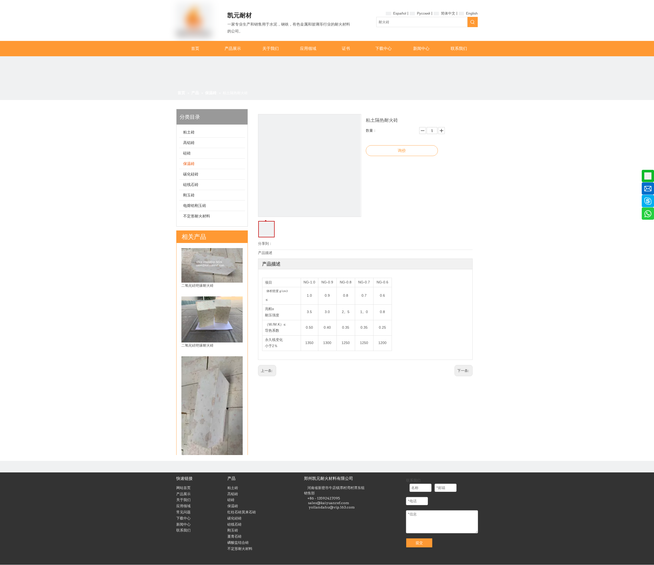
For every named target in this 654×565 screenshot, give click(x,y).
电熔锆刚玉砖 (194, 205)
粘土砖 (189, 132)
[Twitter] (330, 515)
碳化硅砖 (190, 174)
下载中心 (183, 518)
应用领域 (183, 506)
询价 (402, 150)
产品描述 (265, 253)
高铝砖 (189, 142)
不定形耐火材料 (196, 216)
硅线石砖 (190, 184)
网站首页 (183, 488)
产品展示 (183, 494)
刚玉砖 (189, 195)
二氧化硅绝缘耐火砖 (197, 285)
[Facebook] (323, 515)
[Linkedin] (307, 515)
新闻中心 (183, 524)
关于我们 (183, 500)
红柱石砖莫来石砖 (241, 512)
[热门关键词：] (473, 22)
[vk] (338, 515)
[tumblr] (315, 515)
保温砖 (189, 163)
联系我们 (183, 530)
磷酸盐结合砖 (238, 542)
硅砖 (187, 153)
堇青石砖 (234, 536)
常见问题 (183, 512)
